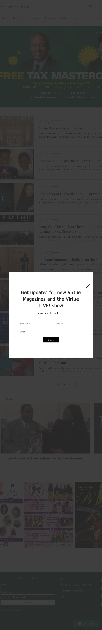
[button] (88, 286)
